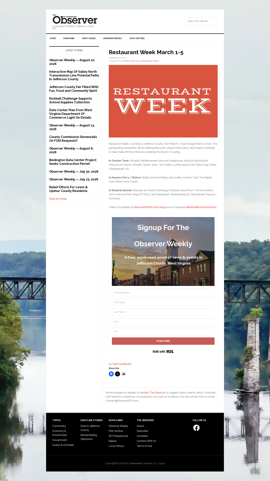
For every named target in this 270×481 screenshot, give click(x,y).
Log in (161, 463)
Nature (112, 440)
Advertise (142, 435)
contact (152, 392)
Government (59, 440)
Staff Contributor (122, 364)
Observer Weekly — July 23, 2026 (73, 179)
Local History (116, 445)
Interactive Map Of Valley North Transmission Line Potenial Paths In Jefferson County (74, 75)
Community (59, 426)
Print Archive (116, 430)
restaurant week (150, 61)
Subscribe (142, 430)
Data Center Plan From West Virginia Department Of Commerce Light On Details (70, 113)
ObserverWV (75, 19)
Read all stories (58, 198)
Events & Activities (63, 445)
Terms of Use (144, 445)
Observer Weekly (118, 426)
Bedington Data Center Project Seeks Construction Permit (72, 162)
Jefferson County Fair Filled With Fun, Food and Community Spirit (73, 89)
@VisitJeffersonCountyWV (201, 207)
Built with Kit (163, 351)
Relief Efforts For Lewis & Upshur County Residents (68, 189)
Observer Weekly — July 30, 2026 (73, 171)
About (140, 426)
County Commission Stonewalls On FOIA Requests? (73, 138)
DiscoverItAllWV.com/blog (149, 207)
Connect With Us (146, 440)
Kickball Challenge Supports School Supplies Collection (70, 100)
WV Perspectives (118, 435)
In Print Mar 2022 (131, 61)
